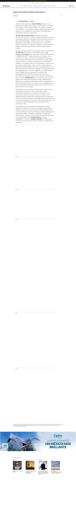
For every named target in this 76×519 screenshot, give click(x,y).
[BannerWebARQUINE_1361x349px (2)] (38, 450)
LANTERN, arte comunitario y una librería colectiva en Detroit (56, 472)
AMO (21, 425)
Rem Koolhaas (53, 425)
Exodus (29, 425)
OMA (37, 425)
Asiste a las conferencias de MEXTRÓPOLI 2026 (38, 0)
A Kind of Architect (17, 425)
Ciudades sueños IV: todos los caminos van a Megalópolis (31, 472)
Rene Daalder (58, 425)
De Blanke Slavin (25, 425)
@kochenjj (31, 21)
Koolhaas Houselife (33, 425)
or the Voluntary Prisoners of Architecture (45, 425)
